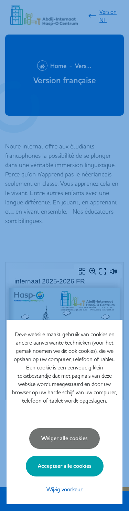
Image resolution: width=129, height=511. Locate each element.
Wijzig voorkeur (64, 489)
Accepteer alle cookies (65, 466)
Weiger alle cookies (64, 438)
